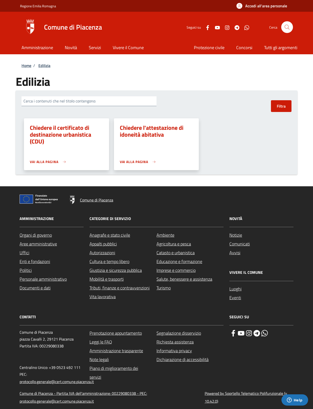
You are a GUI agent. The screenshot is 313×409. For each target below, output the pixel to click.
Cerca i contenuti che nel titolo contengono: (59, 101)
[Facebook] (206, 27)
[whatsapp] (264, 333)
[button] (262, 6)
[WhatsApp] (245, 27)
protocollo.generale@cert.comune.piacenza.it (57, 382)
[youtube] (241, 333)
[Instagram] (225, 27)
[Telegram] (235, 27)
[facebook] (233, 333)
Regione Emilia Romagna (38, 6)
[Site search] (287, 27)
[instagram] (249, 333)
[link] (49, 161)
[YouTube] (215, 27)
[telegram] (257, 333)
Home (26, 65)
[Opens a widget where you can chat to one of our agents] (294, 400)
